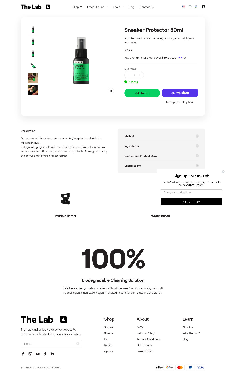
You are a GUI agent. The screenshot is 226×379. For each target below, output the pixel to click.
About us (188, 327)
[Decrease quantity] (129, 75)
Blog (131, 6)
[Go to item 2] (33, 42)
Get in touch (144, 345)
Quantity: (130, 68)
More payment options (180, 102)
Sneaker (109, 333)
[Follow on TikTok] (45, 354)
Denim (108, 345)
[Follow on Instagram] (30, 354)
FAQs (140, 327)
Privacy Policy (145, 351)
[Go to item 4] (33, 66)
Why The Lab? (191, 333)
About (116, 6)
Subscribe (191, 202)
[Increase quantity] (140, 75)
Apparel (109, 351)
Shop (75, 6)
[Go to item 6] (33, 90)
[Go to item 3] (33, 54)
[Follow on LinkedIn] (52, 354)
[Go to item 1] (33, 30)
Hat (106, 339)
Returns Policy (145, 333)
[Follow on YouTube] (38, 354)
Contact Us (147, 6)
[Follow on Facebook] (23, 354)
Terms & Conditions (149, 339)
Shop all (109, 327)
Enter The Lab (95, 6)
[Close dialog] (223, 171)
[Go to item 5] (33, 78)
